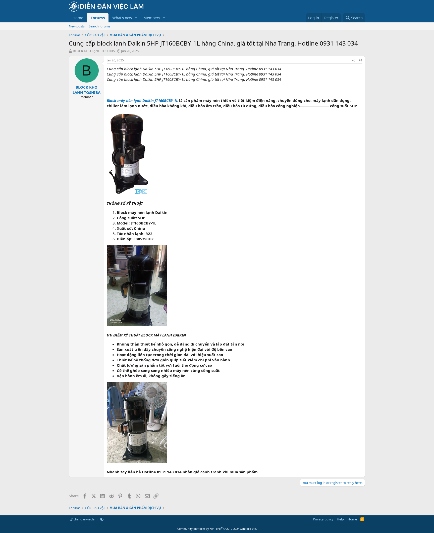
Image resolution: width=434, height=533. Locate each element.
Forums (98, 17)
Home (78, 17)
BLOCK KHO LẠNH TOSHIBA (94, 51)
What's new (122, 17)
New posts (77, 26)
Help (340, 519)
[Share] (353, 60)
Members (151, 17)
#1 (360, 60)
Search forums (99, 26)
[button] (136, 17)
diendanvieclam (85, 519)
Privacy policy (323, 519)
